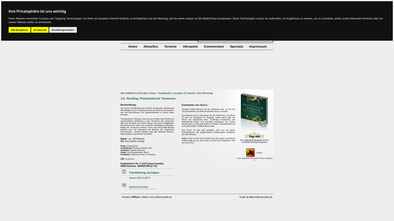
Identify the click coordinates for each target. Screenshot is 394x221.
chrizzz (133, 178)
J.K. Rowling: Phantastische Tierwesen (148, 98)
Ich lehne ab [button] (40, 30)
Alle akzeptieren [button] (19, 30)
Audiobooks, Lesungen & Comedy (176, 93)
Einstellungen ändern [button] (63, 30)
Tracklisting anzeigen (144, 172)
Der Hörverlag (205, 93)
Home (152, 93)
